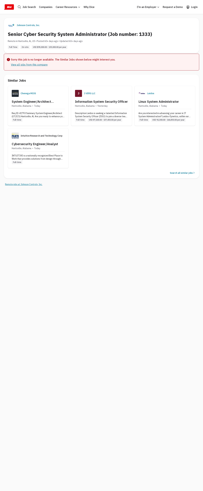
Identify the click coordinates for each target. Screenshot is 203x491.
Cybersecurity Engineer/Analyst (35, 144)
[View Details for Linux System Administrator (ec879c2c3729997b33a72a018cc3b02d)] (165, 106)
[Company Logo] (15, 93)
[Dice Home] (9, 7)
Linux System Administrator (158, 101)
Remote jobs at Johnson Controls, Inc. (23, 184)
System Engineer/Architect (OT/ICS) (31, 101)
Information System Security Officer (101, 101)
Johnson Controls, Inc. (28, 25)
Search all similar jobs (181, 173)
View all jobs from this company (29, 64)
